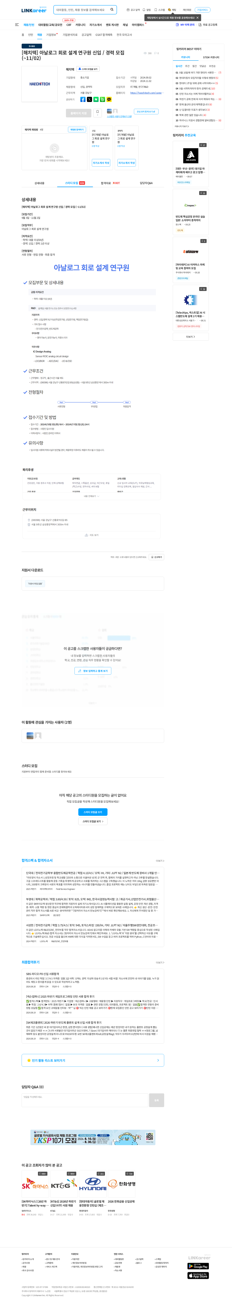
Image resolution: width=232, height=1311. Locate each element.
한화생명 (111, 1210)
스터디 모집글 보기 (92, 821)
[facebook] (83, 99)
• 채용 (24, 1266)
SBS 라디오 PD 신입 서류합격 (42, 973)
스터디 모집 (74, 183)
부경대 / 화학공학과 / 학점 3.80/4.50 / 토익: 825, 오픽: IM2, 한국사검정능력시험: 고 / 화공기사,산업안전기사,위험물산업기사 (93, 899)
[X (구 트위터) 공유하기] (89, 99)
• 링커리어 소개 (28, 1259)
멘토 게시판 (112, 25)
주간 (187, 66)
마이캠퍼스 (138, 25)
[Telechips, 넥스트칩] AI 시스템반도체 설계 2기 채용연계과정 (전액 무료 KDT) (190, 314)
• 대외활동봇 (119, 1259)
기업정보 (51, 35)
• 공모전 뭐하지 (161, 1266)
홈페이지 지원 (79, 113)
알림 (148, 9)
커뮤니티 (80, 25)
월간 (194, 66)
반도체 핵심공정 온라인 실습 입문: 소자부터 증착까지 (190, 218)
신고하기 (158, 557)
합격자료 (110, 183)
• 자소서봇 (118, 1270)
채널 (125, 25)
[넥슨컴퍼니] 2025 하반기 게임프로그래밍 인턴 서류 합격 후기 (60, 996)
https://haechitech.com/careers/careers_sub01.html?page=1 (147, 92)
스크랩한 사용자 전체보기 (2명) (119, 116)
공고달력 (86, 35)
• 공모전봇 (118, 1262)
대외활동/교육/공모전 (50, 25)
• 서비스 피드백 (51, 1266)
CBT (68, 23)
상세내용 (39, 183)
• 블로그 (138, 1262)
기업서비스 (202, 9)
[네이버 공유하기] (96, 99)
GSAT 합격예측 (103, 35)
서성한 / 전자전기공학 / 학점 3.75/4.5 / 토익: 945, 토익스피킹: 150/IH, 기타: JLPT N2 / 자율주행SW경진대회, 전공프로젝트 (93, 925)
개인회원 (187, 9)
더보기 (159, 860)
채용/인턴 (29, 25)
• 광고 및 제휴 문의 (52, 1259)
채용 (39, 35)
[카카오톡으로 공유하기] (109, 99)
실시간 (179, 66)
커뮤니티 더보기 (181, 126)
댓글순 (203, 66)
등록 (156, 1100)
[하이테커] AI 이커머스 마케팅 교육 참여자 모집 (190, 266)
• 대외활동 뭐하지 (162, 1262)
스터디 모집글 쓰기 (93, 812)
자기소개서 (95, 25)
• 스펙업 (158, 1259)
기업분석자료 (70, 35)
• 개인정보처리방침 (78, 1262)
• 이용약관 (75, 1259)
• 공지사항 (26, 1262)
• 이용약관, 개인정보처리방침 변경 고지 (87, 1266)
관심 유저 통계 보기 (145, 111)
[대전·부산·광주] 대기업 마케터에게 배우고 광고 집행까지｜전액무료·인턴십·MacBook (190, 170)
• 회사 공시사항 (28, 1270)
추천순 (212, 66)
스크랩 (161, 9)
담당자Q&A (146, 183)
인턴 (30, 35)
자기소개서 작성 (101, 162)
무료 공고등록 (210, 24)
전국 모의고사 (124, 35)
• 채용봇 (117, 1266)
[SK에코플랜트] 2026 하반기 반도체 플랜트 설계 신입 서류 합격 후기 (63, 1022)
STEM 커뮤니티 (211, 57)
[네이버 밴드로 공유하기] (102, 99)
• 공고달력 (139, 1259)
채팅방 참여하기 (76, 129)
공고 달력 (135, 9)
